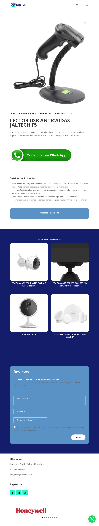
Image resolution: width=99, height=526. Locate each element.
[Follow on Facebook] (12, 492)
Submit (78, 437)
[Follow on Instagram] (25, 492)
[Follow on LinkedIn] (18, 492)
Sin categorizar (26, 113)
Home (12, 113)
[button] (85, 23)
